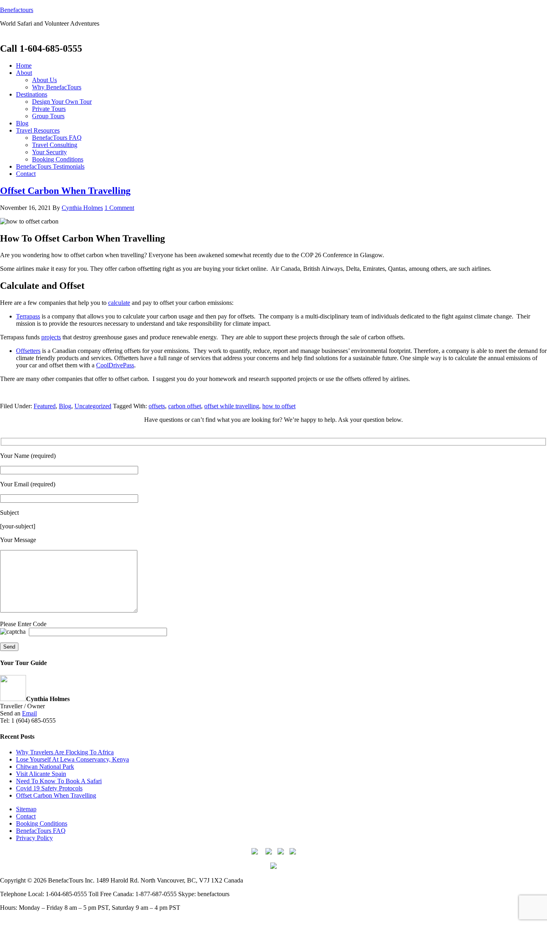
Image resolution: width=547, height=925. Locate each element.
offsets (157, 406)
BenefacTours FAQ (41, 830)
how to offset (279, 406)
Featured (45, 406)
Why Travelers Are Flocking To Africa (65, 752)
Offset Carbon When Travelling (65, 190)
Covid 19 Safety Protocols (49, 788)
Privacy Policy (34, 837)
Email (29, 713)
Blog (65, 406)
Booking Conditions (41, 823)
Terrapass (28, 316)
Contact (26, 816)
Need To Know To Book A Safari (59, 781)
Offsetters (28, 350)
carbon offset (184, 406)
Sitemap (26, 809)
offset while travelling (231, 406)
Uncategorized (92, 406)
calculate (119, 302)
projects (51, 337)
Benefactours (16, 9)
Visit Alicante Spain (41, 773)
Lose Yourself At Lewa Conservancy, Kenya (72, 759)
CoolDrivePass (115, 365)
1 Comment (119, 207)
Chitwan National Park (45, 766)
